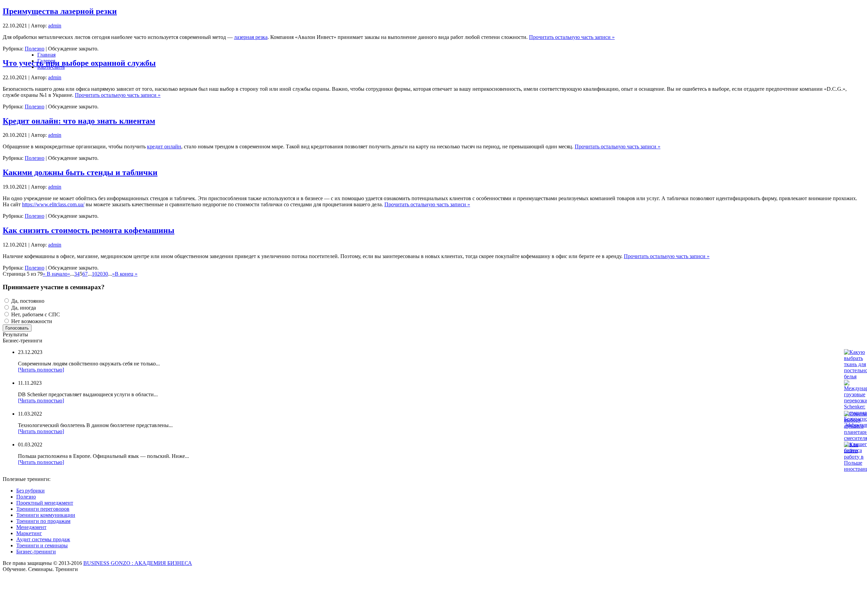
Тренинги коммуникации (45, 515)
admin (54, 25)
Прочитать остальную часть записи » (572, 37)
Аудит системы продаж (43, 539)
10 (94, 274)
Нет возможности (31, 321)
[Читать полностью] (41, 370)
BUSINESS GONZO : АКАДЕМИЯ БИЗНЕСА (137, 563)
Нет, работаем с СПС (35, 314)
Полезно (34, 106)
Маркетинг (29, 533)
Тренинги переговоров (42, 509)
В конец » (126, 274)
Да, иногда (23, 308)
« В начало (55, 274)
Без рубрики (30, 490)
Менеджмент (31, 527)
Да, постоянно (27, 301)
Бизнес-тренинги (36, 551)
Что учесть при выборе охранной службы (79, 63)
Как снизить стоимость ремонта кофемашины (88, 230)
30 (105, 274)
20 (100, 274)
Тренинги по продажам (43, 521)
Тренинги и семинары (42, 545)
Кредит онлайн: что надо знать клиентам (79, 121)
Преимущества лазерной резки (60, 11)
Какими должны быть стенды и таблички (80, 172)
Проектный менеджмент (44, 503)
